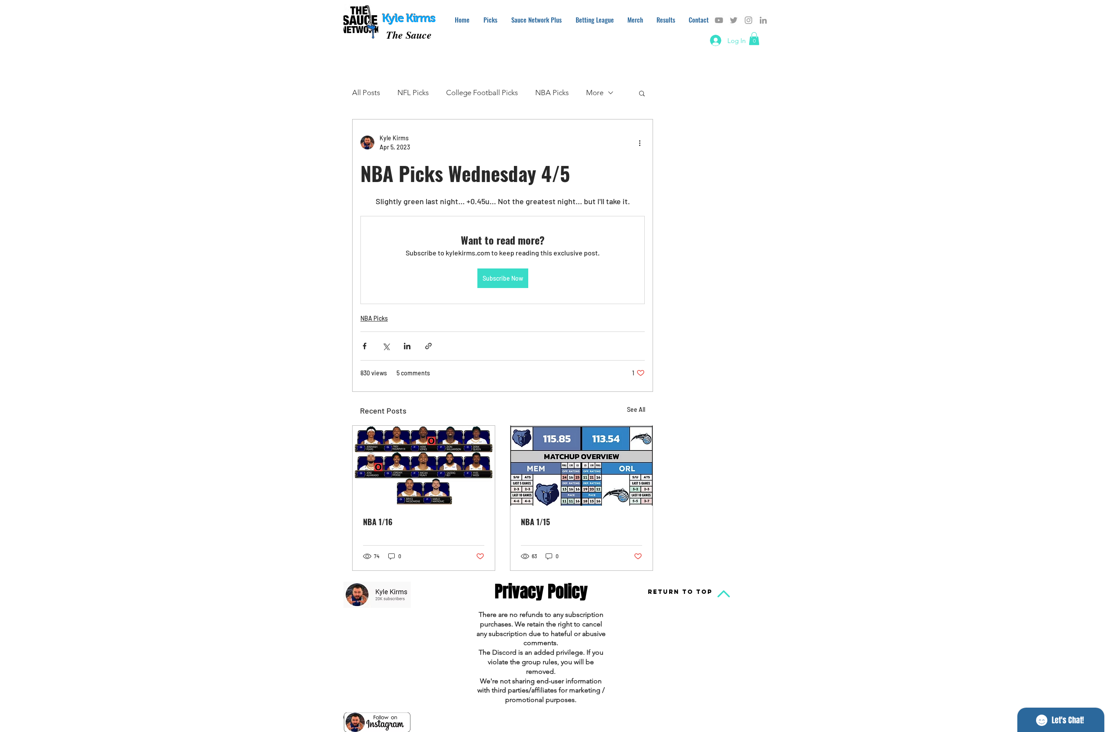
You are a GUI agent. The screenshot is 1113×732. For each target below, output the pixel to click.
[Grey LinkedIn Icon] (763, 20)
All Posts (366, 92)
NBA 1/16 (378, 521)
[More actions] (639, 142)
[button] (754, 38)
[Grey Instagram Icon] (748, 20)
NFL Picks (413, 92)
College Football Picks (482, 92)
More (594, 92)
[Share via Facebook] (364, 346)
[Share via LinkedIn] (407, 346)
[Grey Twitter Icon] (734, 20)
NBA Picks (552, 92)
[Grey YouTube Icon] (719, 20)
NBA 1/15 (535, 521)
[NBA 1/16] (424, 466)
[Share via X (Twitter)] (386, 346)
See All (636, 409)
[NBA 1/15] (581, 466)
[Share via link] (428, 346)
